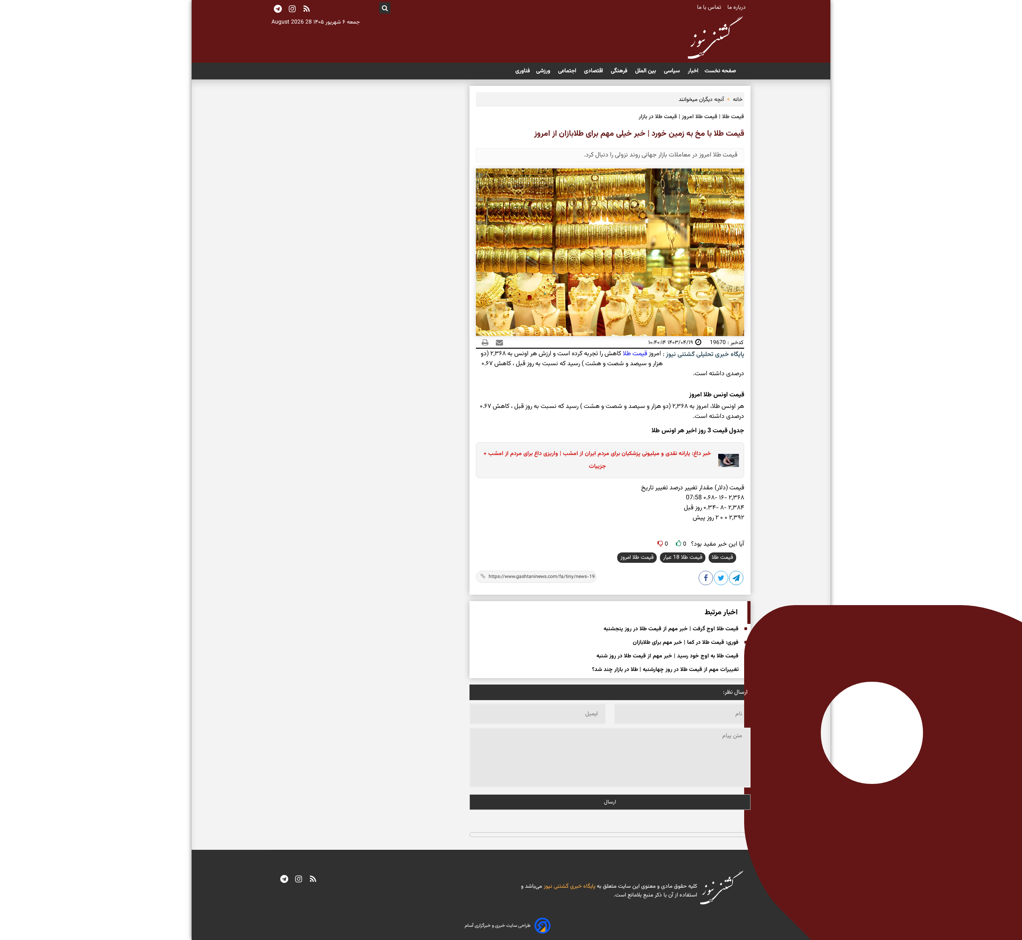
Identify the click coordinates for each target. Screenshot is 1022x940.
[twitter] (721, 579)
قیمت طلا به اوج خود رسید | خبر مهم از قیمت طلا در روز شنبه (667, 656)
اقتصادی (594, 71)
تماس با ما (710, 7)
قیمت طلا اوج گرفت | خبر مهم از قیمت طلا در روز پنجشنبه (671, 629)
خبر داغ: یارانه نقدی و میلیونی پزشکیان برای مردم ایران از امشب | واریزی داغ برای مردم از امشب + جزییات (597, 460)
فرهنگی (620, 71)
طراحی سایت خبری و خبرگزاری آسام (498, 925)
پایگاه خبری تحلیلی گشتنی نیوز (704, 355)
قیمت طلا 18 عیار (682, 557)
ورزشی (544, 71)
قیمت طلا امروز (637, 557)
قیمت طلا (635, 354)
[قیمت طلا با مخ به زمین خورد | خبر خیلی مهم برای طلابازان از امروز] (736, 579)
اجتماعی (568, 71)
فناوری (522, 71)
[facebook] (706, 579)
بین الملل (646, 71)
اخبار (693, 71)
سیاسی (672, 71)
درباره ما (737, 7)
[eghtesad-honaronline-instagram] (299, 879)
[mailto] (497, 342)
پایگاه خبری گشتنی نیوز (568, 886)
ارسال (610, 802)
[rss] (307, 9)
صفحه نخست (720, 71)
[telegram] (284, 879)
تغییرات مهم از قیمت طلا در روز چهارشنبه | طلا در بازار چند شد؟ (665, 669)
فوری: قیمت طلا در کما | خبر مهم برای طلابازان (686, 642)
